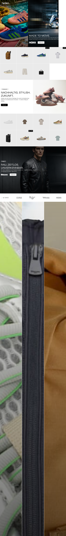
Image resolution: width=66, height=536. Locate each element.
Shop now (10, 42)
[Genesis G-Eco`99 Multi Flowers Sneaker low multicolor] (25, 138)
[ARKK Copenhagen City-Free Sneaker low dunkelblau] (25, 55)
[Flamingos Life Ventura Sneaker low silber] (8, 72)
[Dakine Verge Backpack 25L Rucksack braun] (8, 55)
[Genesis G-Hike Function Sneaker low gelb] (58, 122)
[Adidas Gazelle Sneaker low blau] (41, 55)
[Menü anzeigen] (64, 3)
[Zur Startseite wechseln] (5, 3)
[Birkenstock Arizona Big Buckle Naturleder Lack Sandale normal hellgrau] (41, 138)
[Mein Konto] (61, 3)
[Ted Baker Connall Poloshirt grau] (41, 122)
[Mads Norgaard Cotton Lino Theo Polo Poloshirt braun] (25, 122)
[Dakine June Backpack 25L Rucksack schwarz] (8, 138)
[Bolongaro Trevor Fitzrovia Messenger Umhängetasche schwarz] (41, 72)
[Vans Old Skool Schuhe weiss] (8, 122)
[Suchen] (59, 3)
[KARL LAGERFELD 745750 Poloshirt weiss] (58, 55)
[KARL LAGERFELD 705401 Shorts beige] (25, 72)
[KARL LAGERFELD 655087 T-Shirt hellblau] (58, 138)
